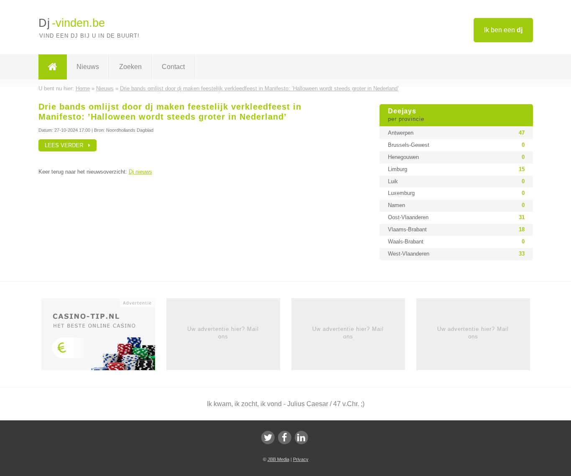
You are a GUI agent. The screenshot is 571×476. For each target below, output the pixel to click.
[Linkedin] (301, 437)
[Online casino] (103, 337)
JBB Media (278, 459)
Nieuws (87, 66)
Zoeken (130, 66)
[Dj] (52, 66)
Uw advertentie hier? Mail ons (223, 333)
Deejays (406, 115)
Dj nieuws (140, 172)
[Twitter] (268, 437)
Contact (173, 66)
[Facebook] (284, 437)
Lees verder (66, 145)
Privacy (300, 459)
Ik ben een (503, 29)
